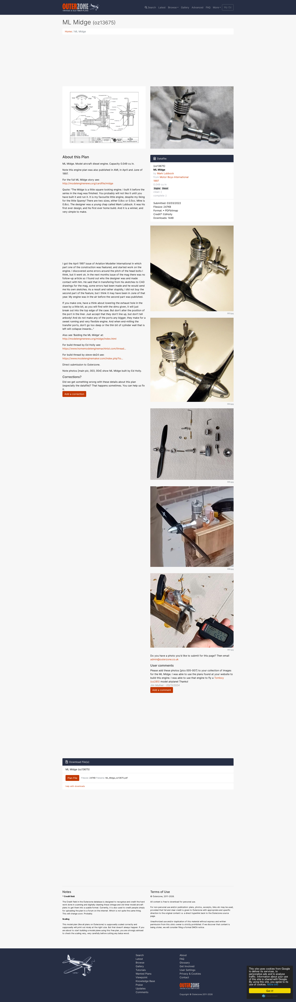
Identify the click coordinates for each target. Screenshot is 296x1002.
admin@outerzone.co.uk (164, 659)
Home (68, 31)
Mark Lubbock (165, 173)
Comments (142, 992)
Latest (162, 7)
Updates (141, 988)
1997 (156, 180)
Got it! (269, 991)
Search (152, 7)
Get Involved (187, 966)
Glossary (185, 962)
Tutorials (141, 969)
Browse (172, 7)
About (183, 955)
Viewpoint (141, 977)
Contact (184, 977)
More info (272, 984)
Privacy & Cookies (190, 973)
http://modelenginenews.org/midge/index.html (89, 338)
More (216, 7)
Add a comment (161, 690)
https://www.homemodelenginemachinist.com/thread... (94, 348)
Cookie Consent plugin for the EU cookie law (270, 996)
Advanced (197, 7)
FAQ (208, 7)
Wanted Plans (143, 973)
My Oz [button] (228, 7)
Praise (139, 984)
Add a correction (74, 394)
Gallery (185, 7)
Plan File (72, 778)
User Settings (187, 969)
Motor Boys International (174, 177)
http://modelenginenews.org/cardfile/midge (87, 183)
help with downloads (75, 786)
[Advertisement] (148, 58)
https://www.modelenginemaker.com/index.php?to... (92, 358)
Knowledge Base (145, 981)
